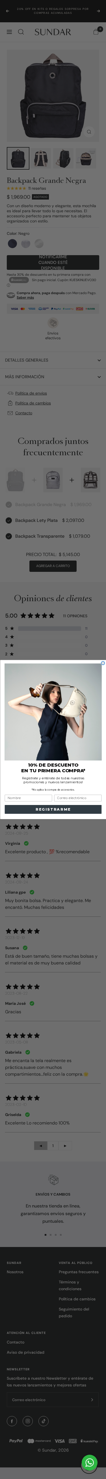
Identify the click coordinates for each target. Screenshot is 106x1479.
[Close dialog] (103, 663)
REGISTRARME (52, 809)
